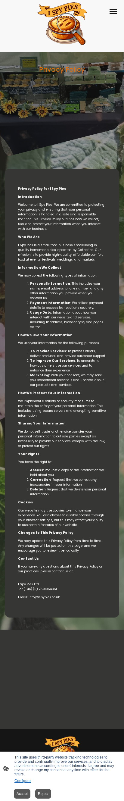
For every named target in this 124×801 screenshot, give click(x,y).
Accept (22, 794)
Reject (43, 794)
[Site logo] (61, 23)
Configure (22, 781)
